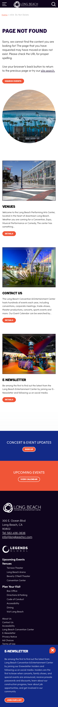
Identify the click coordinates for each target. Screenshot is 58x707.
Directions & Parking (17, 594)
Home (5, 14)
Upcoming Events (13, 559)
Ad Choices (8, 640)
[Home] (25, 4)
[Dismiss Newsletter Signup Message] (52, 650)
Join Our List (14, 700)
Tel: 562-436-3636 (13, 533)
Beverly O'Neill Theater (18, 576)
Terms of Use (8, 643)
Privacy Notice (9, 636)
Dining (10, 607)
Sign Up (29, 449)
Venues (7, 563)
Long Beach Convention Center (18, 629)
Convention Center (16, 580)
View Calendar (29, 479)
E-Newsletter (8, 632)
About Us (6, 618)
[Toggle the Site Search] (54, 4)
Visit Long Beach (15, 611)
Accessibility (13, 603)
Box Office (12, 590)
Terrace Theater (15, 567)
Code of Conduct (15, 599)
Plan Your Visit (11, 586)
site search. (48, 70)
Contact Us (7, 622)
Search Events (13, 81)
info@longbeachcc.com (17, 537)
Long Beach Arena (16, 571)
